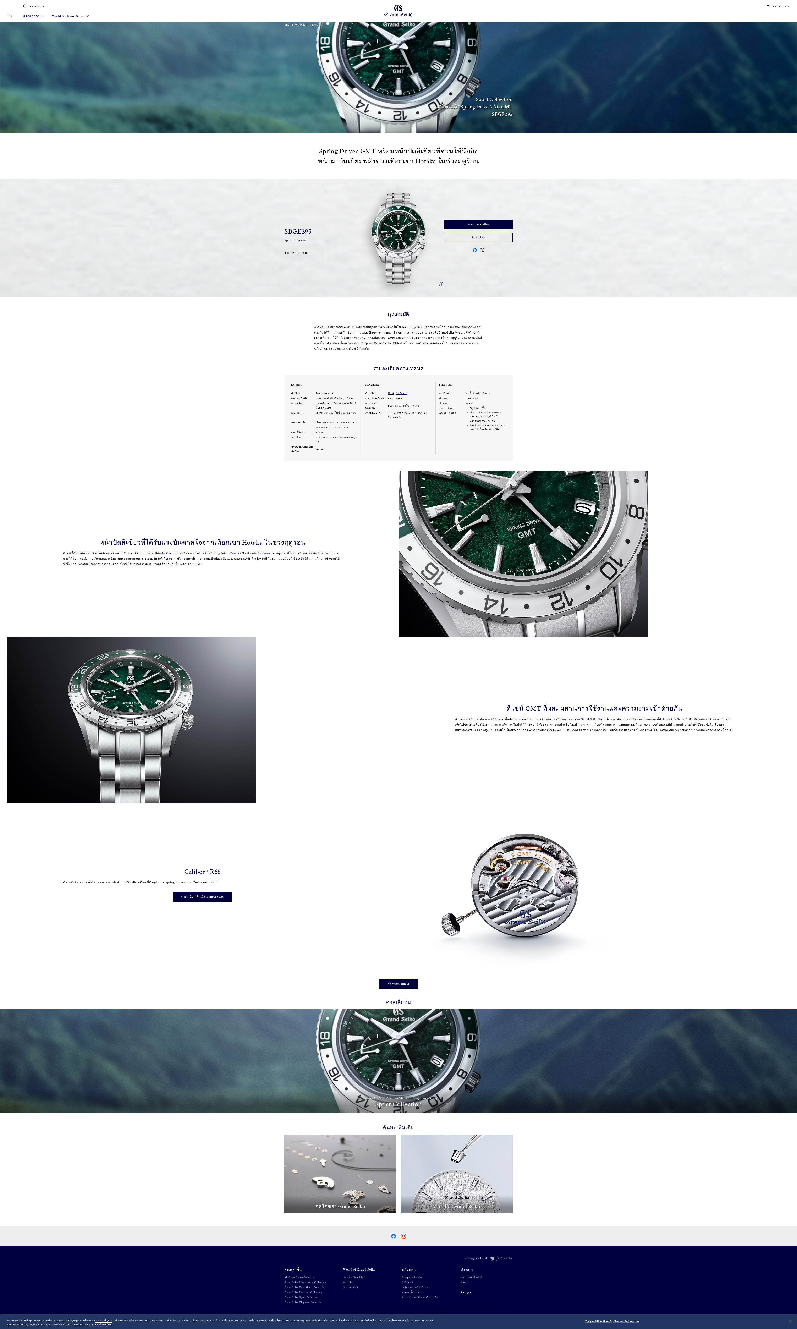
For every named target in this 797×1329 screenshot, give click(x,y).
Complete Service (412, 1277)
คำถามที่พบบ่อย (411, 1292)
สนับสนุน (409, 1270)
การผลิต (348, 1282)
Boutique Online (780, 6)
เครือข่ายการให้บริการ (415, 1287)
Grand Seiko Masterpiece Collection (305, 1282)
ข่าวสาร (467, 1270)
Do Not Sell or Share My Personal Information (612, 1321)
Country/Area (36, 6)
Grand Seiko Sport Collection (301, 1297)
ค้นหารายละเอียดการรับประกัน (420, 1297)
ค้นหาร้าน (478, 237)
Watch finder (400, 983)
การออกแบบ (350, 1287)
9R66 (391, 393)
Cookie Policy (103, 1324)
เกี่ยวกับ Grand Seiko (355, 1277)
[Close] (790, 1321)
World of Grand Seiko (68, 16)
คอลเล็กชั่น (32, 16)
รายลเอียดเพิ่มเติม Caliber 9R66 (202, 897)
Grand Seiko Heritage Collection (303, 1292)
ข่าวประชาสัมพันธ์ (471, 1277)
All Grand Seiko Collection (299, 1277)
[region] (398, 1321)
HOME (287, 25)
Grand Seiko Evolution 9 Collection (304, 1287)
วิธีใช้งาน (401, 393)
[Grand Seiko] (398, 10)
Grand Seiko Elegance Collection (303, 1302)
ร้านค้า (466, 1293)
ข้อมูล (464, 1282)
